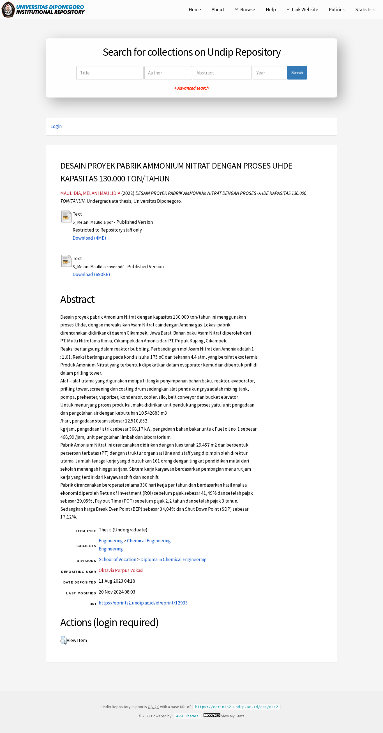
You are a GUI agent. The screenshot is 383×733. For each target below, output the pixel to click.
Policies (337, 9)
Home (195, 9)
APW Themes (187, 716)
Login (56, 126)
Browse (247, 9)
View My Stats (232, 715)
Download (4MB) (89, 238)
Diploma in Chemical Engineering (173, 559)
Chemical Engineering (149, 541)
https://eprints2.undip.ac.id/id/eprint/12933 (143, 603)
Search (297, 73)
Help (271, 9)
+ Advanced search (191, 88)
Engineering (111, 541)
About (218, 9)
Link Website (305, 9)
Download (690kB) (91, 274)
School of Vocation (117, 559)
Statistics (365, 9)
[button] (63, 640)
